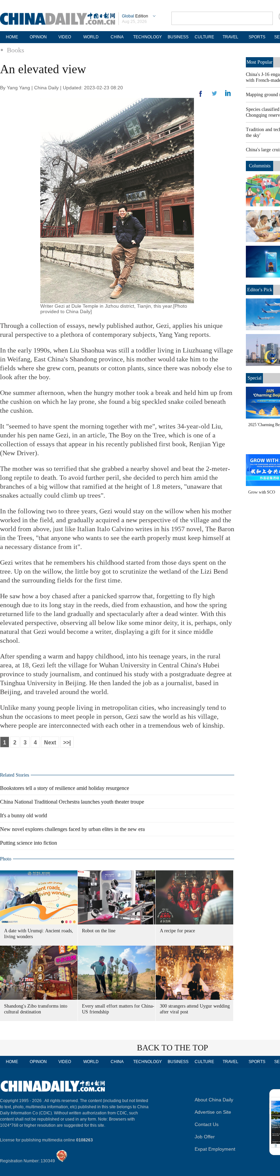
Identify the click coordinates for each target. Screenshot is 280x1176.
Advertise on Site (213, 1112)
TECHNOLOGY (147, 37)
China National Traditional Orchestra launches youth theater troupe (72, 802)
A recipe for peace (177, 930)
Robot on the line (98, 930)
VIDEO (64, 37)
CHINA (117, 37)
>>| (67, 742)
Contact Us (207, 1124)
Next (50, 742)
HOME (12, 37)
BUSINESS (178, 37)
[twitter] (228, 94)
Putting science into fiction (28, 843)
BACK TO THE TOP (172, 1047)
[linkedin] (214, 95)
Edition (135, 16)
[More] (201, 96)
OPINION (38, 37)
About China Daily (214, 1099)
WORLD (91, 37)
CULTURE (204, 37)
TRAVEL (230, 37)
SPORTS (257, 37)
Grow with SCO (261, 492)
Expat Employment (215, 1149)
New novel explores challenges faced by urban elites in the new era (72, 829)
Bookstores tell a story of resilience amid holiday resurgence (64, 788)
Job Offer (205, 1136)
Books (15, 50)
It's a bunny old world (23, 815)
